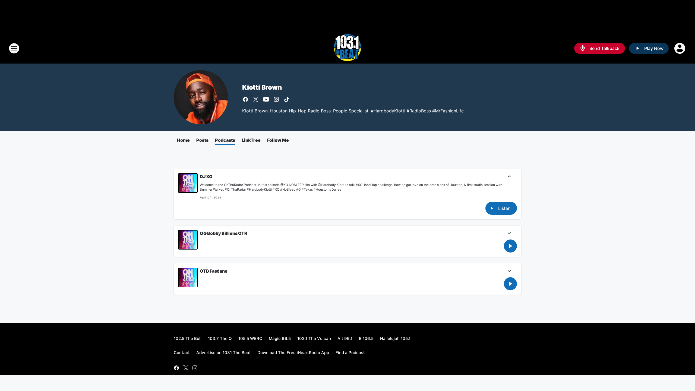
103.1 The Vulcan (314, 338)
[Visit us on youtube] (266, 99)
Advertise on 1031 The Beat (223, 352)
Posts (202, 140)
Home (183, 140)
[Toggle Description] (509, 177)
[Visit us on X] (255, 99)
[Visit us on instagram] (276, 99)
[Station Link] (347, 48)
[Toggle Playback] (188, 183)
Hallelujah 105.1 (395, 338)
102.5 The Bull (187, 338)
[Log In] (680, 48)
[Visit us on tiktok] (286, 99)
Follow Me (278, 140)
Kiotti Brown (262, 87)
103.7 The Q (220, 338)
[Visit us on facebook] (245, 99)
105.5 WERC (250, 338)
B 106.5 (366, 338)
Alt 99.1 (344, 338)
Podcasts (225, 140)
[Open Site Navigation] (14, 48)
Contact (182, 352)
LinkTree (251, 140)
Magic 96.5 (280, 338)
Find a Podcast (350, 352)
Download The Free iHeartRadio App (293, 352)
